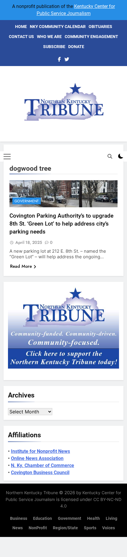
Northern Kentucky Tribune (32, 492)
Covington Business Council (40, 472)
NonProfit (38, 527)
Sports (90, 527)
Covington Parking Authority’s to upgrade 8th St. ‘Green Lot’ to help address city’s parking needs (61, 223)
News (17, 527)
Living (111, 518)
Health (93, 518)
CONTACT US (21, 36)
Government (26, 201)
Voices (108, 527)
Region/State (65, 527)
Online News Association (37, 458)
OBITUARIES (100, 26)
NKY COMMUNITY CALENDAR (58, 26)
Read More (21, 266)
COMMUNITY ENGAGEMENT (91, 36)
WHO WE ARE (49, 36)
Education (42, 518)
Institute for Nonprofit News (40, 451)
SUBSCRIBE (54, 46)
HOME (21, 26)
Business (18, 518)
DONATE (76, 46)
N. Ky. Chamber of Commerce (42, 465)
